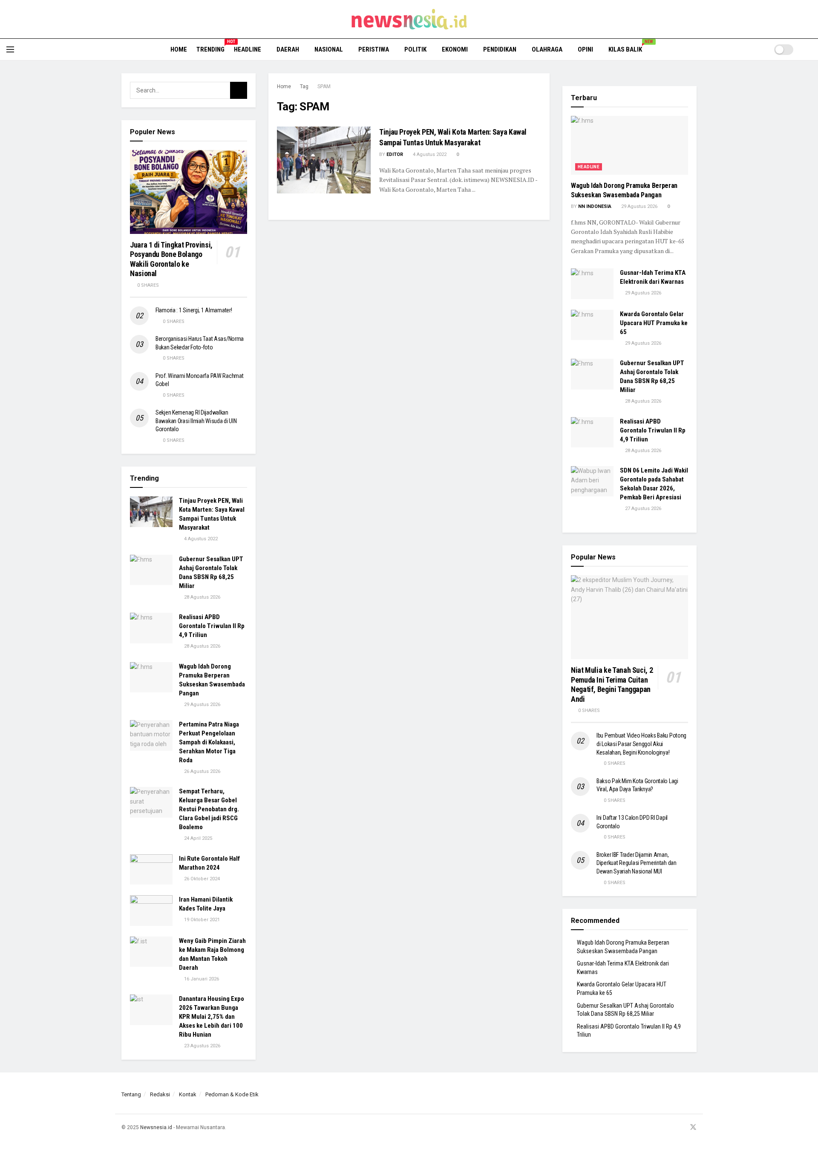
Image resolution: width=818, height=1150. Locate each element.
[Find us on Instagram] (671, 1128)
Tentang (131, 1094)
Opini (585, 49)
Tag (304, 86)
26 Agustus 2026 (201, 771)
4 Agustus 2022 (429, 154)
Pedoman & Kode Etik (232, 1094)
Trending (210, 48)
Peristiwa (373, 49)
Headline (247, 49)
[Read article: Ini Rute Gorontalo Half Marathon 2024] (151, 869)
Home (178, 49)
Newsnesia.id (156, 1127)
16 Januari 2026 (201, 979)
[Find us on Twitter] (693, 1128)
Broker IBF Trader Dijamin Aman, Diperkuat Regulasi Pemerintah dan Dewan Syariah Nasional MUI (636, 863)
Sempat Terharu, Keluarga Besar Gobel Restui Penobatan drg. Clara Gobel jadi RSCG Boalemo (209, 809)
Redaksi (160, 1094)
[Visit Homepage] (409, 19)
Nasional (328, 49)
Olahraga (547, 49)
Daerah (288, 49)
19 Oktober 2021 (201, 919)
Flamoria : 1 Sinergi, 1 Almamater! (194, 310)
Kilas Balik (628, 48)
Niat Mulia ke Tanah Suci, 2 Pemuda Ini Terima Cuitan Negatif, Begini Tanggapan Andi (612, 684)
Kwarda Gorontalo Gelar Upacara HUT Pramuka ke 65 (654, 323)
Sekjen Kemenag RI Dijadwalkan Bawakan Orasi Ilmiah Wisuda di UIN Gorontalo (196, 420)
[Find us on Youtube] (681, 1128)
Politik (415, 49)
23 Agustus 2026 (201, 1046)
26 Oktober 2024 (201, 879)
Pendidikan (499, 49)
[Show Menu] (10, 49)
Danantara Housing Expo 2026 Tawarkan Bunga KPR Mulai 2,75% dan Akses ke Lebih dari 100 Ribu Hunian (211, 1016)
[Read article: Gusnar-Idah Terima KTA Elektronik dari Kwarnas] (592, 283)
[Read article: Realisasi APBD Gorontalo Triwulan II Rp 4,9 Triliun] (151, 628)
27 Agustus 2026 (642, 508)
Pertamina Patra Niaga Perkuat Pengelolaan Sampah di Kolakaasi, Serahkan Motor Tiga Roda (209, 742)
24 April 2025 (197, 838)
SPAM (324, 86)
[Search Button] (808, 49)
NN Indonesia (594, 206)
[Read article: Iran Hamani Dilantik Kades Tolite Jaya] (151, 910)
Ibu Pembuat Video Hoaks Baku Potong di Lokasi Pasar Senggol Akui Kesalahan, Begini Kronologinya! (641, 743)
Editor (394, 154)
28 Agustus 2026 (201, 597)
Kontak (187, 1094)
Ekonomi (455, 49)
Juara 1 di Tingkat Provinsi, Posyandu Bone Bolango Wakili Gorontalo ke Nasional (171, 259)
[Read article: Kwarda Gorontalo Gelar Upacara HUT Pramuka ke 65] (592, 325)
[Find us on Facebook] (660, 1128)
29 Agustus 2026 (201, 704)
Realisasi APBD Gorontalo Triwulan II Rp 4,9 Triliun (212, 626)
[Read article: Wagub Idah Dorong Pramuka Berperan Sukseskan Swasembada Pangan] (151, 677)
